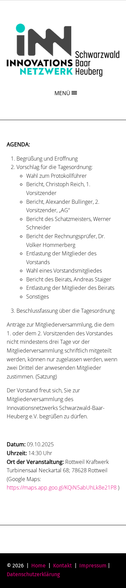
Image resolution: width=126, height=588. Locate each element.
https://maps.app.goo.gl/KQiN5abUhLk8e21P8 (62, 487)
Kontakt (62, 565)
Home (38, 565)
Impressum (93, 565)
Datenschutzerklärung (33, 574)
